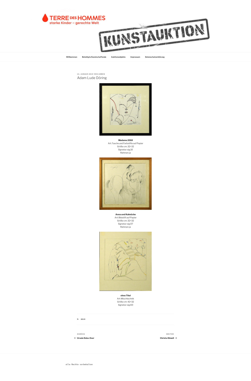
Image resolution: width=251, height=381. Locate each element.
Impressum (135, 57)
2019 (83, 319)
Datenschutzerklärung (155, 57)
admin (101, 74)
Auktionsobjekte (118, 57)
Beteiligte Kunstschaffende (94, 57)
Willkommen (71, 57)
